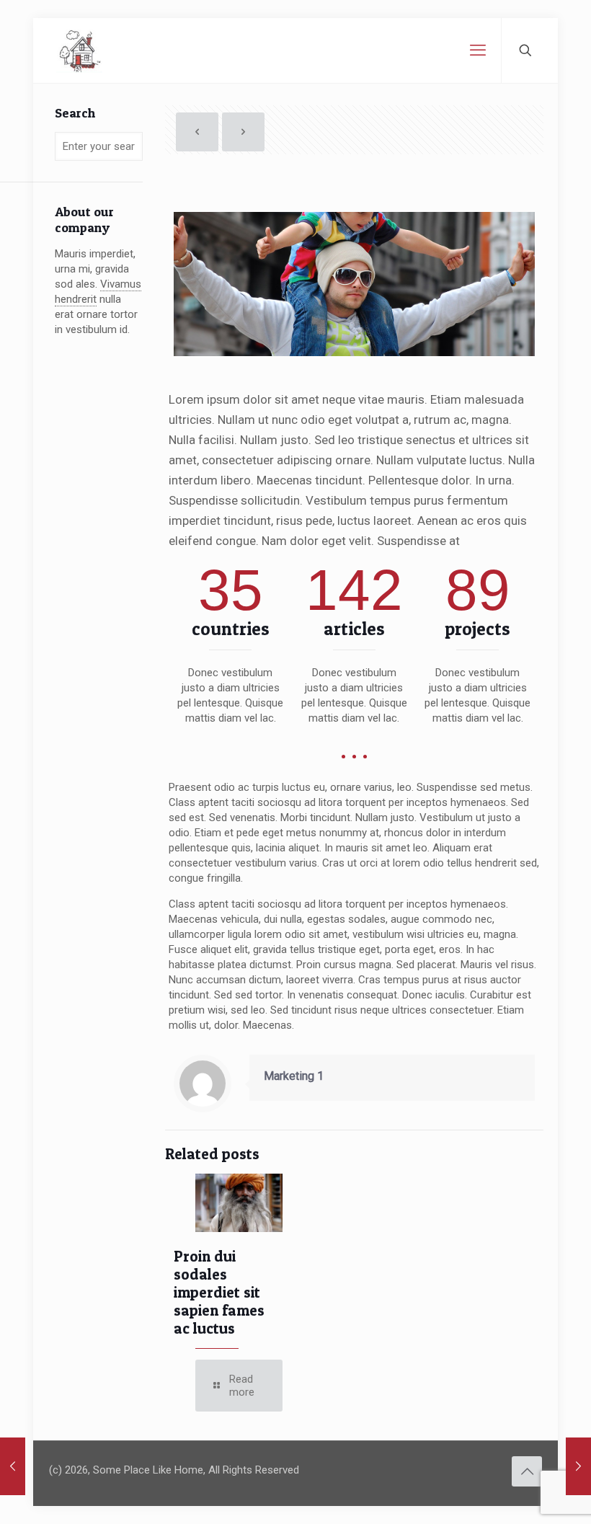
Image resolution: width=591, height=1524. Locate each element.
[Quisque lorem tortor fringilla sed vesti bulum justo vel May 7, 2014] (578, 1466)
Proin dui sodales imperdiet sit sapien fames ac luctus (219, 1292)
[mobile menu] (478, 50)
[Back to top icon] (527, 1471)
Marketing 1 (294, 1076)
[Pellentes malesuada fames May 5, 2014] (12, 1466)
